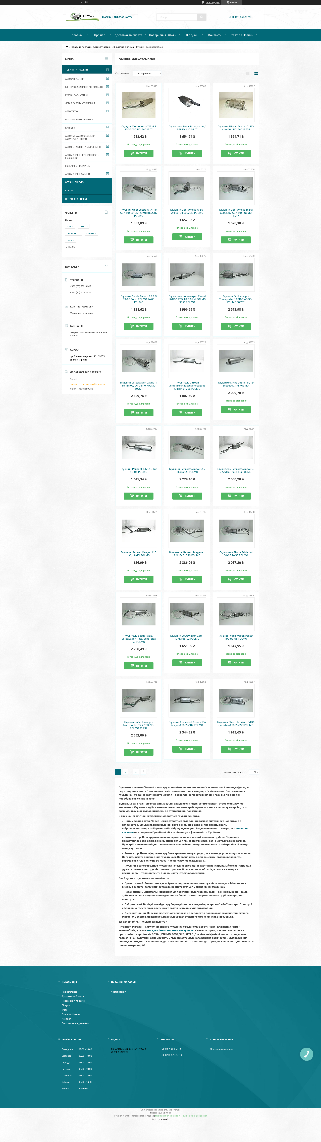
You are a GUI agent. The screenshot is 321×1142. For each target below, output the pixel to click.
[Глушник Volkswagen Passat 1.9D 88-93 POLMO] (236, 614)
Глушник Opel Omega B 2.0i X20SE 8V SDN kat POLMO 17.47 (236, 212)
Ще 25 (71, 247)
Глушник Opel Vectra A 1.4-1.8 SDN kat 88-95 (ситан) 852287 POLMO (138, 212)
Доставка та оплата (128, 35)
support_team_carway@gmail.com (88, 384)
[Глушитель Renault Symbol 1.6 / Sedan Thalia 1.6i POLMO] (236, 447)
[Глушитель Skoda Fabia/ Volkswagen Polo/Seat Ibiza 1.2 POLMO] (138, 614)
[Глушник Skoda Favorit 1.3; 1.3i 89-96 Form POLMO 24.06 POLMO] (138, 275)
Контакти (214, 35)
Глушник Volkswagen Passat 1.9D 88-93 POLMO (236, 637)
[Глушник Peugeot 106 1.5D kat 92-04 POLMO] (138, 447)
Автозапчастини (102, 46)
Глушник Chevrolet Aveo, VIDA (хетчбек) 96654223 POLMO (235, 723)
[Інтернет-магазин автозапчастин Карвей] (82, 20)
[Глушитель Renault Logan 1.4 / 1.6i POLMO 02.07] (187, 105)
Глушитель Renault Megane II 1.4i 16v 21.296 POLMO (187, 554)
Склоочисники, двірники (79, 119)
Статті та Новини (241, 35)
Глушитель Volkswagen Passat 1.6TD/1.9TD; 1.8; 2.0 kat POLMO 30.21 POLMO (187, 299)
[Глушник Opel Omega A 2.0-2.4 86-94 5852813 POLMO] (187, 188)
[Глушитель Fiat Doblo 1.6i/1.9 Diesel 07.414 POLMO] (236, 361)
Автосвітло (71, 111)
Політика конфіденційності (76, 1023)
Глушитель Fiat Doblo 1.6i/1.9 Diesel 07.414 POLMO (236, 384)
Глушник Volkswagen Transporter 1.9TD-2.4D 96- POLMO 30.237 (235, 299)
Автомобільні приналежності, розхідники (82, 156)
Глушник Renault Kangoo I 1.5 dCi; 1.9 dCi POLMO (138, 554)
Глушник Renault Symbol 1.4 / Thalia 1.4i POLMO (187, 470)
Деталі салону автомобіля (80, 103)
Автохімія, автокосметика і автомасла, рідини (80, 137)
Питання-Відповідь (76, 199)
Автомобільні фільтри (77, 174)
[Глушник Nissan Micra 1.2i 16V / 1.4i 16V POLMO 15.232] (236, 105)
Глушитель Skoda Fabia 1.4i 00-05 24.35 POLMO (235, 554)
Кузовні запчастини (76, 95)
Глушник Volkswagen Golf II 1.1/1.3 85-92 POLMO (187, 637)
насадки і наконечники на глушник (170, 930)
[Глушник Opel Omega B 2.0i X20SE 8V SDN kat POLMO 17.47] (236, 188)
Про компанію (69, 991)
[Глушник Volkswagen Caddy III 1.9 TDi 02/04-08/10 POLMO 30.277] (138, 361)
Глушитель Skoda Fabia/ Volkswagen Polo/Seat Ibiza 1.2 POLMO (139, 638)
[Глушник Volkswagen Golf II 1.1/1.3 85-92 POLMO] (187, 614)
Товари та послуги (81, 46)
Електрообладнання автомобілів (84, 87)
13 (136, 772)
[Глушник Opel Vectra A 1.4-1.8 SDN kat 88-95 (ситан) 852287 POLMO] (138, 188)
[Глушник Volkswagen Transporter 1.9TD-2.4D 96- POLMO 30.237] (236, 275)
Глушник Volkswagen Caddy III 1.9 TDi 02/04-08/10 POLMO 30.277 (138, 385)
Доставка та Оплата (73, 996)
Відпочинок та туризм (77, 166)
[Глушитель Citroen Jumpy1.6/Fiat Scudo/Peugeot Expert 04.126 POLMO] (187, 361)
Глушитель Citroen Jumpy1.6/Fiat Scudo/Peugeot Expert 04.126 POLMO (187, 385)
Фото (65, 1009)
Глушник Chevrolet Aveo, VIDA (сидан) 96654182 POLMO (187, 723)
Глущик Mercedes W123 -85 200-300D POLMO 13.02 (138, 128)
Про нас (99, 35)
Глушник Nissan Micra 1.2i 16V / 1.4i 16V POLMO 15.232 (236, 128)
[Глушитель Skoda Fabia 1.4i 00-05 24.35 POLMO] (236, 531)
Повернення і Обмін (162, 35)
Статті (69, 190)
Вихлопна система (124, 46)
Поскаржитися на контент (167, 1115)
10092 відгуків (213, 2)
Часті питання (118, 991)
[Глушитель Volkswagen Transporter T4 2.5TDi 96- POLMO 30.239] (138, 700)
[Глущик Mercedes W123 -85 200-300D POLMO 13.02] (138, 105)
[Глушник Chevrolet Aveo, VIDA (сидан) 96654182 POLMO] (187, 700)
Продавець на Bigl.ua (160, 1112)
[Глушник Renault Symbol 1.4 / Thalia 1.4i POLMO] (187, 447)
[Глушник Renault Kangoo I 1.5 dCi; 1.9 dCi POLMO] (138, 531)
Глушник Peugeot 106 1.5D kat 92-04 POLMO (139, 470)
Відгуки (191, 35)
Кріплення (70, 127)
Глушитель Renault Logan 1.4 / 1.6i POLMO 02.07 (187, 128)
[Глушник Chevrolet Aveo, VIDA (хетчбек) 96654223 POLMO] (236, 700)
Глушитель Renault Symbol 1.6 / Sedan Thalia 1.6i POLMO (235, 470)
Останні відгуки (74, 182)
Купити (141, 153)
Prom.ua (177, 1109)
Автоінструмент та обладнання (83, 147)
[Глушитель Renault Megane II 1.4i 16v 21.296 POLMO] (187, 531)
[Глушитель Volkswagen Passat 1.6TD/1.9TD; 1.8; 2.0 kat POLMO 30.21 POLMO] (187, 275)
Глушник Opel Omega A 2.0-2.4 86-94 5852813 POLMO (187, 211)
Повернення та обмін (73, 1000)
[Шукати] (201, 17)
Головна (76, 35)
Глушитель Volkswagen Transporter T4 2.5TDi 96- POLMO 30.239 (138, 725)
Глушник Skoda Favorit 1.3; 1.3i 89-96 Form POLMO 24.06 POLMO (139, 299)
